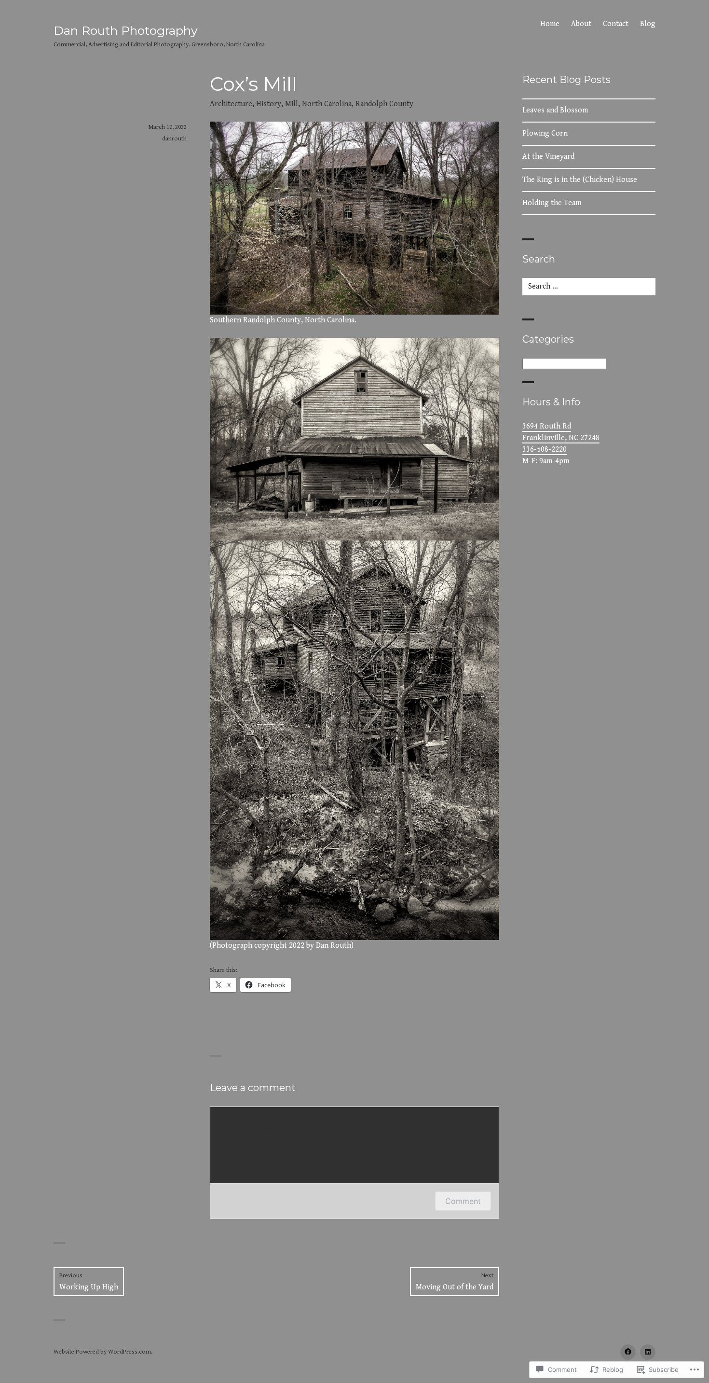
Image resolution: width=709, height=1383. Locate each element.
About (581, 23)
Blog (647, 23)
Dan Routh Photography (126, 30)
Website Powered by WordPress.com (102, 1351)
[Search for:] (588, 286)
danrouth (174, 138)
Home (549, 23)
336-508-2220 (544, 449)
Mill (291, 104)
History (268, 104)
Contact (615, 23)
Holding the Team (551, 202)
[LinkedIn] (647, 1352)
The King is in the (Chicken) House (579, 179)
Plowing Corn (545, 133)
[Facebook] (628, 1352)
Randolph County (384, 104)
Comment (463, 1201)
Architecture (231, 104)
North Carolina (327, 104)
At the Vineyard (548, 156)
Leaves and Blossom (555, 110)
